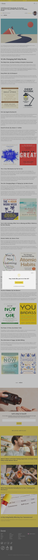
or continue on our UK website (19, 286)
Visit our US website (19, 282)
